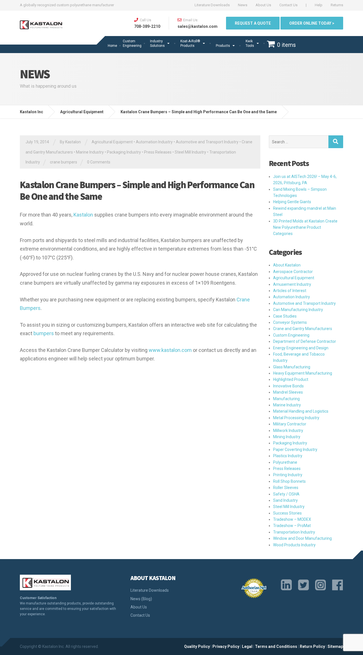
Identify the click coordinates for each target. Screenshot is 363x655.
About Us (263, 5)
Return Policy (312, 646)
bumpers (43, 333)
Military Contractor (289, 424)
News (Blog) (141, 599)
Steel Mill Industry (190, 152)
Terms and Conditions (276, 646)
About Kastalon (287, 265)
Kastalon (83, 215)
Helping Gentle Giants (292, 202)
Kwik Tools (250, 43)
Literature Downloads (212, 5)
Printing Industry (287, 475)
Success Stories (287, 513)
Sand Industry (285, 500)
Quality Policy (197, 646)
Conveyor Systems (290, 322)
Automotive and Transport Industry (207, 142)
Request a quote (253, 23)
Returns (337, 5)
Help (318, 5)
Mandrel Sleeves (288, 392)
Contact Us (288, 5)
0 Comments (98, 162)
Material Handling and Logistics (300, 411)
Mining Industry (286, 436)
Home (112, 46)
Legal (247, 646)
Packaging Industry (124, 152)
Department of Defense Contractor (304, 341)
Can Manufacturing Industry (298, 309)
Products (223, 46)
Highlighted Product (290, 379)
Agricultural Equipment (112, 142)
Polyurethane (285, 462)
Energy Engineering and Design (300, 348)
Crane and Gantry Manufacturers (302, 328)
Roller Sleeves (285, 487)
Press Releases (158, 152)
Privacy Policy (225, 646)
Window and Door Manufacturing (302, 538)
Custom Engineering (132, 43)
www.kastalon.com (170, 350)
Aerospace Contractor (293, 271)
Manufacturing (286, 398)
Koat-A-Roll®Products (190, 43)
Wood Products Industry (294, 545)
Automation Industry (154, 142)
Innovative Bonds (288, 386)
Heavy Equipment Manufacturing (302, 373)
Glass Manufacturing (291, 367)
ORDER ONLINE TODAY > (311, 23)
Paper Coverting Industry (295, 449)
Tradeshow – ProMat (292, 525)
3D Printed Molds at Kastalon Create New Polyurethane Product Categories (305, 227)
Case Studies (285, 316)
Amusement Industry (292, 284)
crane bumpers (63, 162)
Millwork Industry (288, 430)
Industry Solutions (157, 43)
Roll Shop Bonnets (289, 481)
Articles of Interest (289, 290)
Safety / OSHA (286, 494)
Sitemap (335, 646)
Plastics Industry (287, 456)
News (242, 5)
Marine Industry (90, 152)
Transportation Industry (294, 532)
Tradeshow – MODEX (292, 519)
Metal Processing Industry (296, 417)
